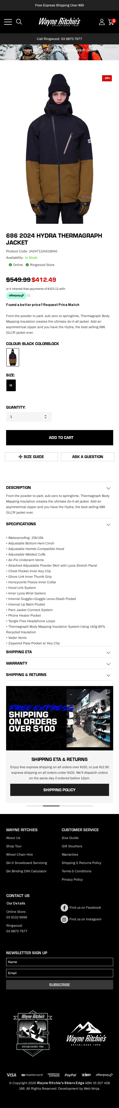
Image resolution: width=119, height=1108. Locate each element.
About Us (13, 837)
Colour (13, 343)
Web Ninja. (92, 1088)
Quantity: (15, 407)
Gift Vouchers (72, 846)
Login (102, 22)
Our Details (15, 903)
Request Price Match (61, 305)
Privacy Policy (72, 879)
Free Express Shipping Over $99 (59, 5)
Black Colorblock (40, 343)
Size (10, 375)
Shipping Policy (59, 789)
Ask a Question (87, 456)
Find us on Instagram (85, 919)
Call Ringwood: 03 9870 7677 (59, 38)
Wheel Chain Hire (19, 854)
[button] (34, 805)
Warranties (70, 854)
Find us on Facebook (85, 907)
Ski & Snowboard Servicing (26, 862)
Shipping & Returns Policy (81, 862)
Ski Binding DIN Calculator (26, 871)
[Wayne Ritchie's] (59, 21)
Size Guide (34, 456)
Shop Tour (14, 846)
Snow (39, 49)
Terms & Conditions (76, 871)
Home (27, 49)
